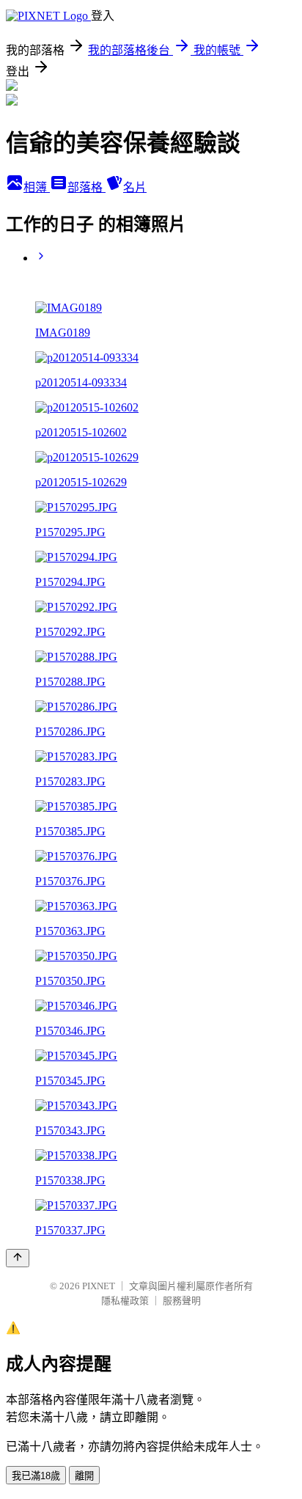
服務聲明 (182, 1300)
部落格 (86, 187)
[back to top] (17, 1258)
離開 (84, 1475)
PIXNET (98, 1285)
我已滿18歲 (36, 1475)
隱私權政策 (125, 1300)
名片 (135, 187)
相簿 (36, 187)
